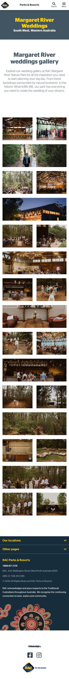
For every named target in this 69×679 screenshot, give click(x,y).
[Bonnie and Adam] (17, 236)
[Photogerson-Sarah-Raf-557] (51, 182)
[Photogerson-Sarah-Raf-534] (51, 128)
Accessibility (34, 646)
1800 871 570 (10, 566)
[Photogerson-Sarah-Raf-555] (34, 209)
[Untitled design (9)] (17, 182)
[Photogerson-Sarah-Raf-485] (34, 155)
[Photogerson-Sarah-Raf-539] (17, 128)
